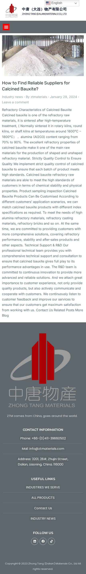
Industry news (12, 97)
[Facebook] (43, 541)
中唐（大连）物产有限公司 (44, 9)
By (36, 97)
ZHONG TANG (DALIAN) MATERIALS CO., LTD (44, 13)
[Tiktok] (51, 541)
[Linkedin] (34, 541)
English (56, 3)
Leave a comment (15, 102)
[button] (6, 27)
